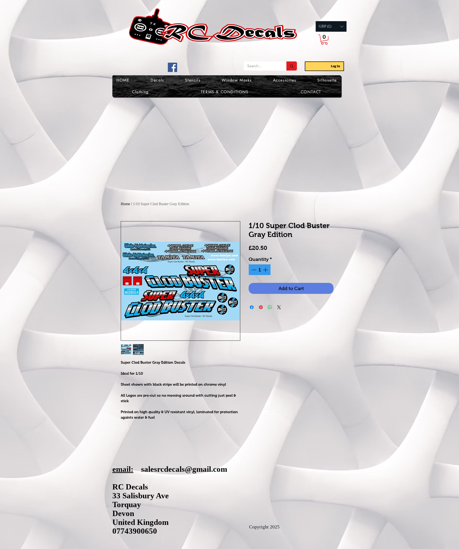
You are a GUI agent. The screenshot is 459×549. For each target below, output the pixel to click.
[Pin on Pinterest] (261, 307)
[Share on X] (279, 307)
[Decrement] (253, 269)
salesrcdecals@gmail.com (184, 469)
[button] (331, 26)
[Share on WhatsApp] (270, 307)
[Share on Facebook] (252, 307)
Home (125, 204)
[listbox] (331, 26)
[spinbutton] (259, 269)
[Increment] (266, 269)
